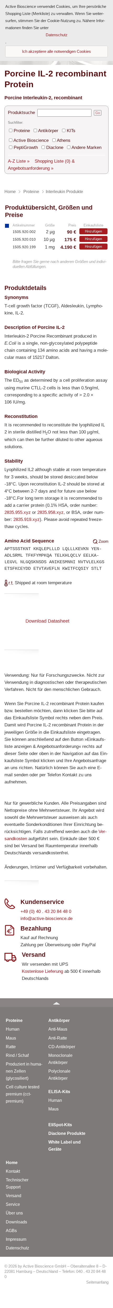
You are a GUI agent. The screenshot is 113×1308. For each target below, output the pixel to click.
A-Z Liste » (18, 161)
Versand (13, 1195)
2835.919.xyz (26, 519)
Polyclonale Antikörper (59, 1074)
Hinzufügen (93, 231)
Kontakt (13, 1171)
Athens (63, 140)
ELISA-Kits (59, 1091)
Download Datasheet (47, 621)
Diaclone (54, 147)
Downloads (16, 1222)
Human (12, 1029)
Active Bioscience (31, 140)
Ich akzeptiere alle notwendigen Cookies (56, 51)
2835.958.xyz (50, 512)
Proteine (22, 130)
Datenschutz (17, 1248)
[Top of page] (56, 1002)
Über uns (14, 1213)
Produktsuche (21, 112)
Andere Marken (86, 147)
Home (12, 1162)
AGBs (11, 1230)
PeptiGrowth (26, 147)
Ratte (11, 1047)
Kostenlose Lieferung (42, 971)
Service (13, 1204)
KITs (71, 130)
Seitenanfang (97, 1282)
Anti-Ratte (57, 1038)
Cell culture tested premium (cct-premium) (22, 1094)
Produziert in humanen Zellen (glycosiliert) (24, 1071)
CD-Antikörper (61, 1047)
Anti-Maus (57, 1029)
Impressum (16, 1239)
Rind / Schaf (17, 1055)
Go (97, 113)
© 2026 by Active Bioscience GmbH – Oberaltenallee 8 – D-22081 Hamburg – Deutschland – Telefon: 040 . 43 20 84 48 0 (55, 1271)
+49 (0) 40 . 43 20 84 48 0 (45, 911)
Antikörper (48, 130)
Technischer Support (17, 1183)
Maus (11, 1038)
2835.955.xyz (17, 512)
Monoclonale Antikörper (60, 1059)
